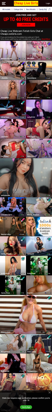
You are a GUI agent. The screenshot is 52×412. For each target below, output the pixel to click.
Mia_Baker (30, 58)
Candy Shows (44, 9)
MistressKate (6, 332)
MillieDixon (31, 137)
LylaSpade (30, 254)
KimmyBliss (5, 97)
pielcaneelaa (5, 195)
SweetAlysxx (31, 78)
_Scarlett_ (4, 78)
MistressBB (5, 371)
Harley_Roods (6, 254)
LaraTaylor (4, 137)
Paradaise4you (32, 371)
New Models (31, 9)
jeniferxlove (5, 273)
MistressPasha (6, 58)
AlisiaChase (5, 117)
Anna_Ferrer (31, 352)
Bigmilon (30, 293)
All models (6, 9)
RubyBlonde (31, 273)
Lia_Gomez (5, 156)
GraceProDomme (33, 97)
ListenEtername (6, 215)
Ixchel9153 (31, 117)
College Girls (18, 9)
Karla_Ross (31, 156)
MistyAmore (5, 352)
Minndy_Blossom (33, 215)
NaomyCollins (6, 234)
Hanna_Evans (5, 293)
